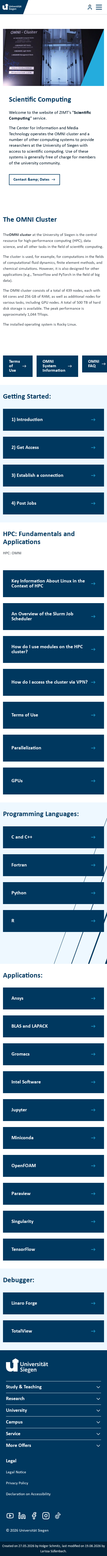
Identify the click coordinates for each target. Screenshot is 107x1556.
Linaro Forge (24, 1303)
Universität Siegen (34, 1531)
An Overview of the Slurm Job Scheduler (42, 617)
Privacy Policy (17, 1483)
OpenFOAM (23, 1165)
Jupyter (19, 1110)
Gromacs (20, 1054)
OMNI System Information (54, 366)
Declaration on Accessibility (28, 1494)
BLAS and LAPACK (29, 1026)
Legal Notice (16, 1472)
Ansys (17, 998)
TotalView (21, 1331)
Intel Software (26, 1082)
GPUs (17, 780)
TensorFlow (23, 1249)
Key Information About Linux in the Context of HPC (48, 584)
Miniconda (22, 1137)
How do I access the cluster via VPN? (49, 682)
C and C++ (21, 837)
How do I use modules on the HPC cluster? (47, 649)
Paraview (21, 1193)
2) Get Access (25, 447)
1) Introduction (27, 419)
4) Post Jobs (23, 503)
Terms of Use (14, 366)
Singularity (22, 1221)
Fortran (19, 865)
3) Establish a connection (37, 475)
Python (18, 893)
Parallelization (26, 748)
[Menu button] (90, 7)
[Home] (27, 1365)
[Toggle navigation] (99, 7)
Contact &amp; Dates (31, 180)
